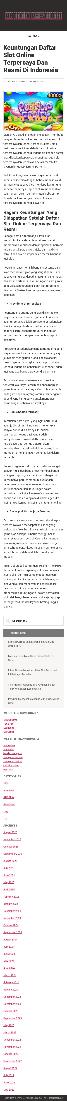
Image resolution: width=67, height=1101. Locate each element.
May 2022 (8, 1089)
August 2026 (10, 832)
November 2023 (12, 1003)
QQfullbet (8, 731)
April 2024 (9, 968)
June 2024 (9, 953)
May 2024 (8, 961)
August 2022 (10, 1068)
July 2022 (8, 1075)
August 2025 (10, 860)
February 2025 (11, 896)
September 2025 (12, 853)
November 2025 (12, 839)
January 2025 (10, 903)
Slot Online (9, 804)
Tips (5, 811)
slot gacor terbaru (13, 757)
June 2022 (9, 1082)
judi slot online (11, 765)
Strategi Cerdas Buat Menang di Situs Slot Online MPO (31, 643)
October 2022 (10, 1054)
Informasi (8, 790)
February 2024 (11, 982)
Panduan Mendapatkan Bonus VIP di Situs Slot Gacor (33, 701)
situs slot (8, 749)
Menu (36, 36)
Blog (5, 783)
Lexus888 (8, 727)
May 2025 (8, 882)
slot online (9, 745)
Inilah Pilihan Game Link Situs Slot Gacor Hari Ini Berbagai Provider (32, 672)
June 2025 (9, 875)
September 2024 (12, 932)
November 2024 (12, 918)
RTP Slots (8, 797)
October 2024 (10, 925)
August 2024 (10, 939)
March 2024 (9, 975)
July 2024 (8, 946)
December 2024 (12, 911)
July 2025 (8, 868)
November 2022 (12, 1046)
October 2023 (10, 1011)
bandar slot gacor (12, 753)
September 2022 (12, 1061)
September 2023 (12, 1018)
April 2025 (9, 889)
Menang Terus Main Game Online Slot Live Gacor (31, 658)
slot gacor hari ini (12, 761)
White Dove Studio (33, 15)
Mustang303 (10, 719)
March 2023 (9, 1032)
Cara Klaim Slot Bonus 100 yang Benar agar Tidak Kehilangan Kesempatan (31, 686)
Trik (5, 818)
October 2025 (10, 846)
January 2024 (10, 989)
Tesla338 (8, 723)
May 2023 (8, 1025)
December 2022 (12, 1039)
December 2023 (12, 996)
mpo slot (8, 769)
